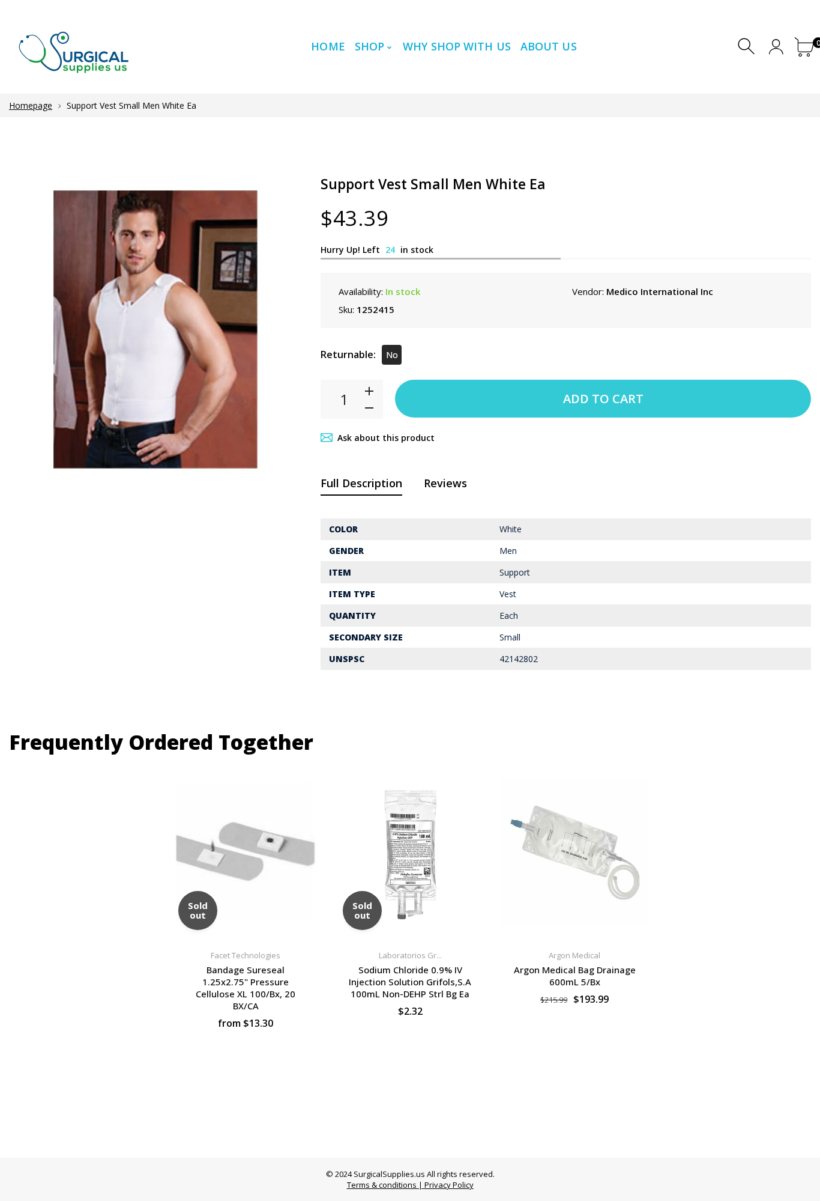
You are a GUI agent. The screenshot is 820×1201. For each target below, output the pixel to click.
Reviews (445, 483)
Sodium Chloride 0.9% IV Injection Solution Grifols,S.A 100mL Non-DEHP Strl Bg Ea (410, 982)
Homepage (30, 105)
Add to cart (603, 399)
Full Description (361, 483)
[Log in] (776, 46)
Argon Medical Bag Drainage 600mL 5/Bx (575, 976)
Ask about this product (386, 437)
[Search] (748, 46)
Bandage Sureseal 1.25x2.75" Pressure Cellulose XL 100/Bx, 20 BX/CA (245, 988)
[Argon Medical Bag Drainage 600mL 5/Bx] (574, 852)
